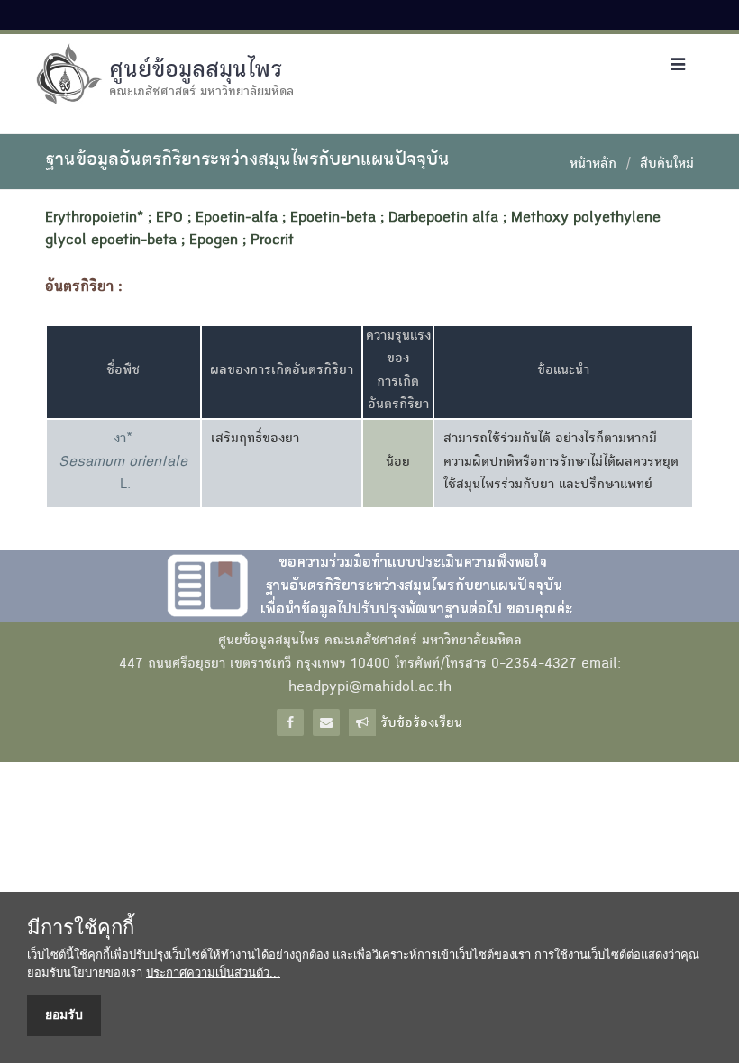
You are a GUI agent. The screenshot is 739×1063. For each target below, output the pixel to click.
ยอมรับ (64, 1014)
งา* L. (123, 462)
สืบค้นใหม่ (667, 165)
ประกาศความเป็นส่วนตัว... (213, 972)
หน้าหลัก (593, 165)
